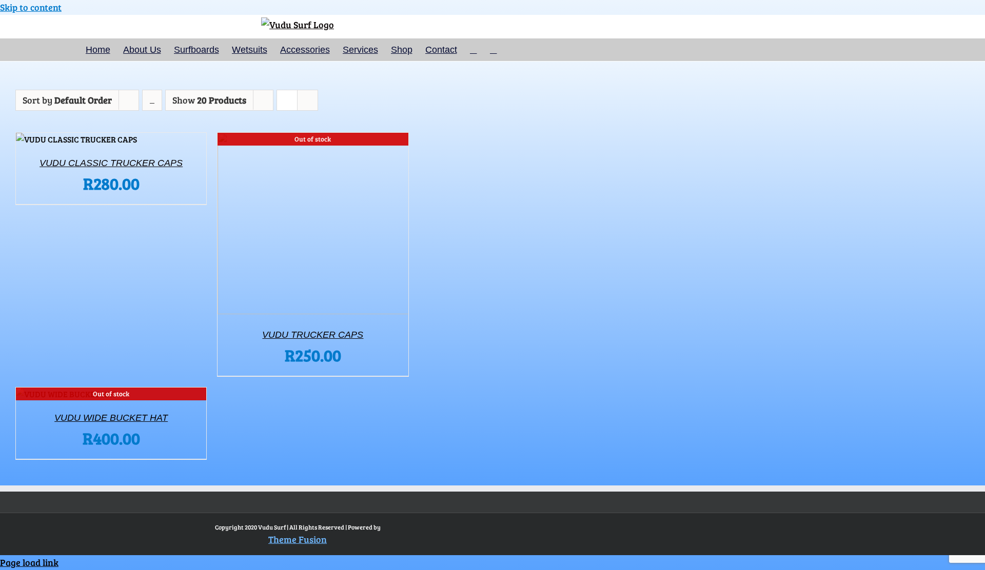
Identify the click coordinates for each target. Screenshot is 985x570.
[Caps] (76, 139)
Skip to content (31, 7)
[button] (493, 49)
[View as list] (308, 92)
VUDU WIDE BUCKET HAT (111, 418)
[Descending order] (152, 100)
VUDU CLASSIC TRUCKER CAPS (111, 163)
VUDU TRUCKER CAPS (312, 335)
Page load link (29, 562)
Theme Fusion (297, 539)
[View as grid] (287, 92)
